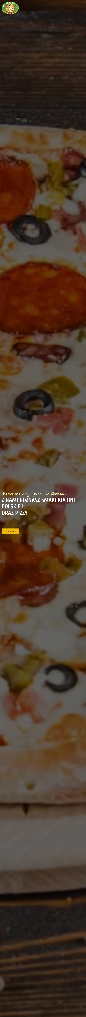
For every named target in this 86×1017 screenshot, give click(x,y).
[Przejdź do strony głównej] (15, 8)
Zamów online (10, 531)
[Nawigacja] (82, 8)
